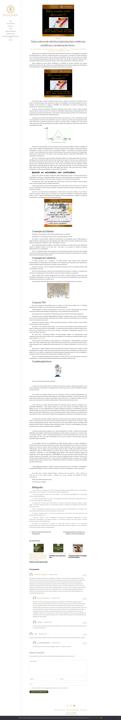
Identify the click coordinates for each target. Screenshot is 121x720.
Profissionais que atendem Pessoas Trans (10, 37)
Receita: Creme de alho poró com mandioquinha (41, 533)
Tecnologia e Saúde (63, 49)
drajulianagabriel (44, 598)
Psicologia (75, 553)
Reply (84, 575)
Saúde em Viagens (42, 556)
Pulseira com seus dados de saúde (38, 562)
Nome (32, 679)
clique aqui (41, 338)
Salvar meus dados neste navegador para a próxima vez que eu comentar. (50, 688)
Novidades (35, 556)
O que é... (56, 49)
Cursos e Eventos (10, 23)
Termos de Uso (83, 709)
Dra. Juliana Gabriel (35, 49)
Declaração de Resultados (72, 709)
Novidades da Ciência (48, 49)
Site (31, 684)
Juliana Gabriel (70, 712)
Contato (10, 39)
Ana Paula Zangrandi (40, 574)
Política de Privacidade (59, 709)
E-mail (62, 679)
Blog (10, 28)
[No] (119, 718)
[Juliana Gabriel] (10, 17)
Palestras (10, 26)
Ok (101, 717)
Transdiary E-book (10, 33)
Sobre (10, 21)
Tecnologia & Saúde (60, 50)
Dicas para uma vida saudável (36, 553)
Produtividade (52, 553)
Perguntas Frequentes (10, 31)
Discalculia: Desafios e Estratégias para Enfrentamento (78, 556)
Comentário (33, 661)
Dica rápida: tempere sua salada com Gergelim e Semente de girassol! (74, 533)
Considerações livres (74, 49)
